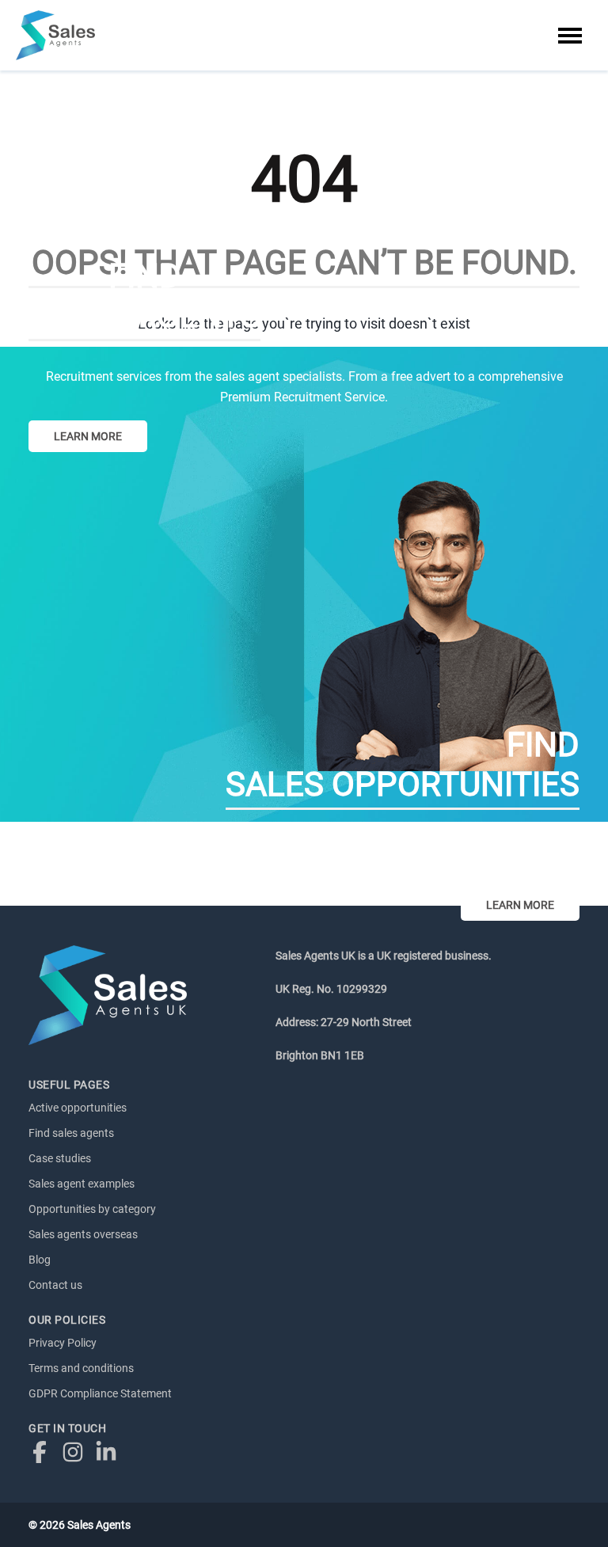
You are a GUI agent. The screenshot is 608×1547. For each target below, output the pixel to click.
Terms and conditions (81, 1368)
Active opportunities (77, 1107)
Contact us (55, 1285)
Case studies (59, 1158)
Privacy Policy (62, 1342)
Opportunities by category (92, 1209)
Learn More (88, 436)
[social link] (43, 1451)
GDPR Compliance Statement (100, 1393)
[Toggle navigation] (570, 36)
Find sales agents (71, 1133)
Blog (39, 1259)
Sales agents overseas (83, 1234)
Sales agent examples (81, 1183)
